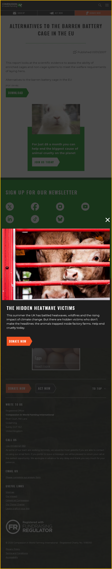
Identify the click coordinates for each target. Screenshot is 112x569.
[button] (107, 219)
